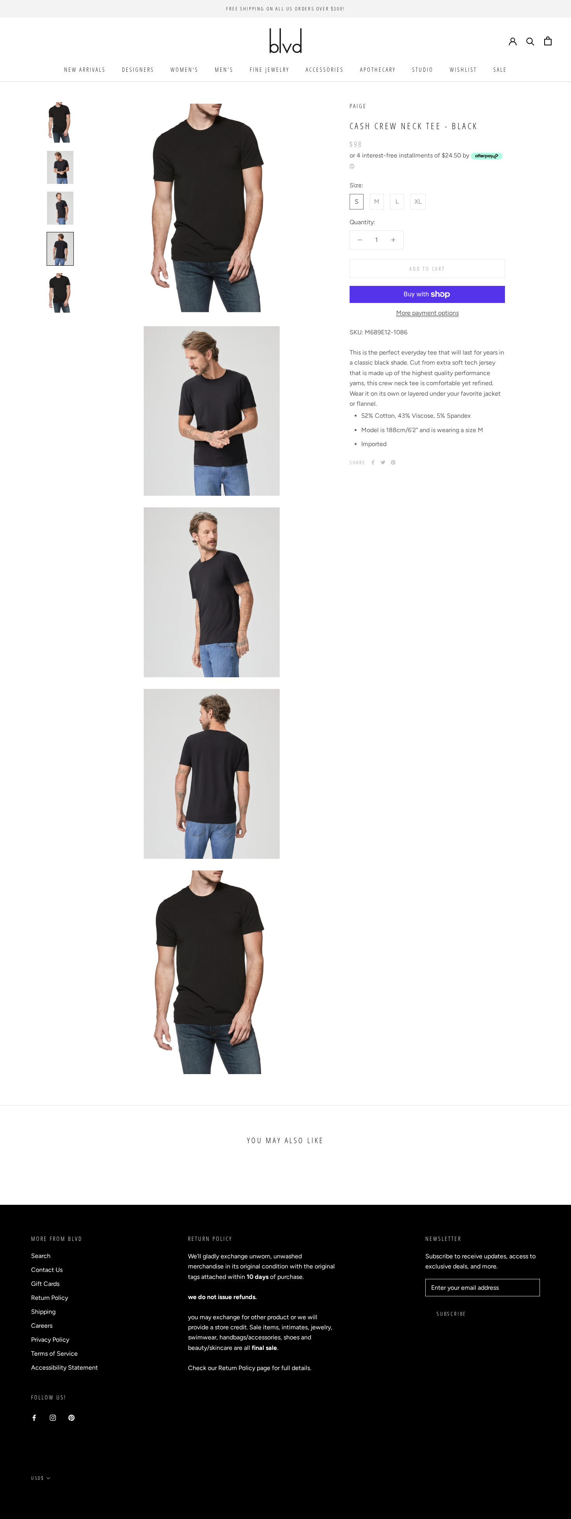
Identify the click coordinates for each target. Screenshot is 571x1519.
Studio (422, 69)
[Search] (530, 41)
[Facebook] (373, 462)
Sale (500, 69)
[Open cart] (548, 40)
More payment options (427, 313)
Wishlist (463, 69)
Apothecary (378, 69)
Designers (138, 69)
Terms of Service (54, 1353)
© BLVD (41, 1496)
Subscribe (451, 1313)
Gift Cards (45, 1283)
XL (417, 201)
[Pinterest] (393, 462)
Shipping (43, 1311)
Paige (358, 106)
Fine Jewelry (269, 69)
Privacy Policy (50, 1339)
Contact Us (47, 1269)
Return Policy (49, 1297)
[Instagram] (53, 1417)
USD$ (37, 1477)
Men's (224, 69)
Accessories (325, 69)
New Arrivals (85, 69)
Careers (41, 1325)
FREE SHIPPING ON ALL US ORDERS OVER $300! (285, 8)
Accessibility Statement (64, 1367)
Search (40, 1255)
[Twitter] (383, 462)
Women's (184, 69)
